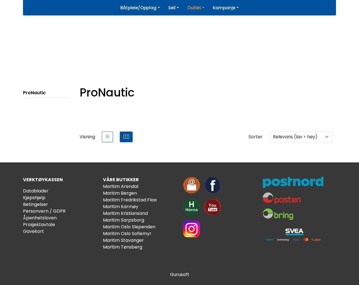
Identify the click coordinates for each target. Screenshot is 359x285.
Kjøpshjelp (34, 197)
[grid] (126, 137)
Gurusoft (179, 274)
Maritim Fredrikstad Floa (130, 200)
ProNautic (34, 92)
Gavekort (33, 231)
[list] (107, 137)
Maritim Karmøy (120, 206)
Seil (172, 8)
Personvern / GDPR (44, 211)
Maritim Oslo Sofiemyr (127, 233)
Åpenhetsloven (40, 218)
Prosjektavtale (39, 224)
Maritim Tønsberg (122, 247)
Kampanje (224, 8)
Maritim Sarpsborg (123, 220)
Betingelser (35, 204)
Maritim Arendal (120, 186)
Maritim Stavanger (123, 240)
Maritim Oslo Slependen (129, 227)
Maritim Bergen (120, 193)
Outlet (194, 8)
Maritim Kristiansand (125, 213)
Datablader (36, 191)
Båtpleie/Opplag (138, 8)
